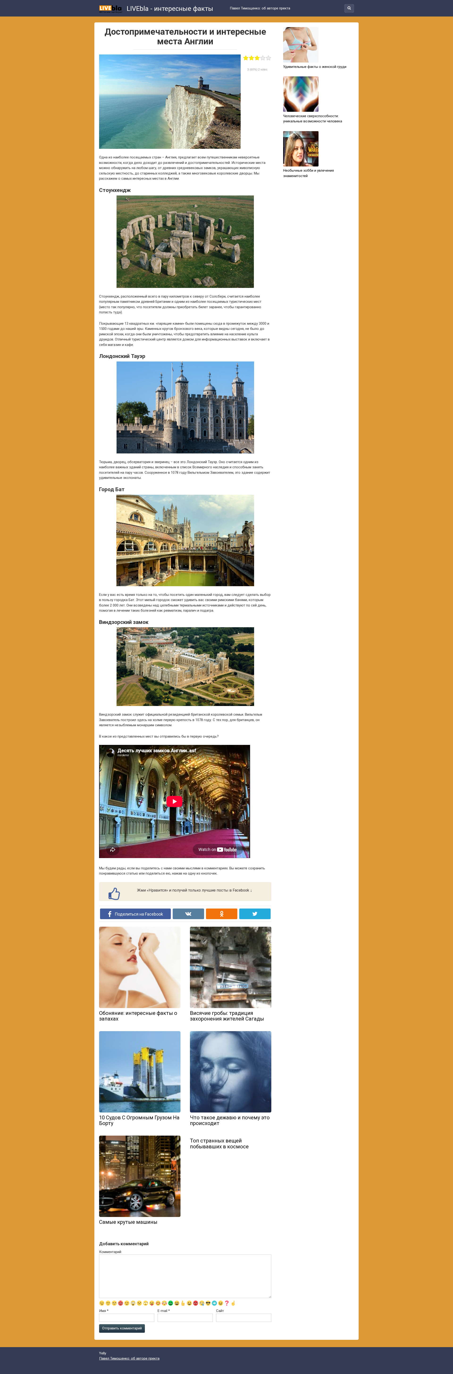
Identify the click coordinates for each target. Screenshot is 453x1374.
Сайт (220, 1311)
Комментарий (110, 1252)
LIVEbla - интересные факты (169, 8)
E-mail (164, 1311)
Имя (104, 1311)
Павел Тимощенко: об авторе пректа (260, 8)
